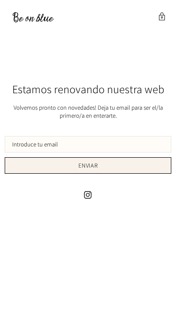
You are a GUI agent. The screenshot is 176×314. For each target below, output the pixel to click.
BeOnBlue (32, 17)
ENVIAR (88, 165)
